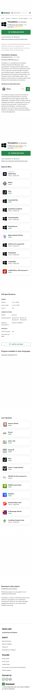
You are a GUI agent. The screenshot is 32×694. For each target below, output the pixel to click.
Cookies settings (6, 670)
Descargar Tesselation (7, 355)
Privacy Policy (5, 658)
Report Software (17, 344)
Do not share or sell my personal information (14, 667)
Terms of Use (5, 661)
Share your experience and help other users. (14, 39)
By (15, 25)
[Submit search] (12, 13)
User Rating (11, 26)
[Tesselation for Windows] (3, 24)
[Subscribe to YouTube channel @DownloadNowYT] (10, 679)
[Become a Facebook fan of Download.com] (3, 679)
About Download (6, 641)
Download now (17, 32)
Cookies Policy (6, 664)
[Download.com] (5, 13)
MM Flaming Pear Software (10, 588)
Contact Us (5, 647)
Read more (16, 59)
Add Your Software (7, 644)
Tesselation (17, 22)
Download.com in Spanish (9, 650)
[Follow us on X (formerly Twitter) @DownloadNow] (6, 679)
